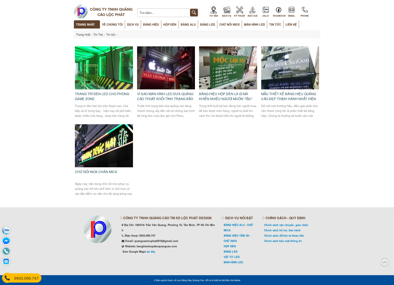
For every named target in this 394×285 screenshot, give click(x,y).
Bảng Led (207, 24)
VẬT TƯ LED (231, 257)
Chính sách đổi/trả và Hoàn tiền (284, 235)
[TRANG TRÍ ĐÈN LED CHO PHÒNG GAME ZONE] (104, 88)
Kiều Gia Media (232, 280)
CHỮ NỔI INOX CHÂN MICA (96, 171)
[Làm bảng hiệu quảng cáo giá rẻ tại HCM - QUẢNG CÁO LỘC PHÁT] (81, 12)
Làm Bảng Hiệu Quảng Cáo (190, 280)
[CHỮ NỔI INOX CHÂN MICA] (104, 166)
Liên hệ (291, 24)
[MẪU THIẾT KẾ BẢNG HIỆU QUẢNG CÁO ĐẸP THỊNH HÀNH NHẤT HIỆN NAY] (290, 88)
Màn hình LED (254, 24)
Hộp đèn (169, 24)
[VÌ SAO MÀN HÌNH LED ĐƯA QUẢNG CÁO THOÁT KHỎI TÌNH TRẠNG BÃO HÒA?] (166, 88)
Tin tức (275, 24)
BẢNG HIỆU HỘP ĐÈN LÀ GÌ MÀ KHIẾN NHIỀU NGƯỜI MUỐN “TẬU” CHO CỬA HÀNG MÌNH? (225, 98)
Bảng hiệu (151, 24)
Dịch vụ (133, 24)
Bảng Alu (188, 24)
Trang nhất (85, 24)
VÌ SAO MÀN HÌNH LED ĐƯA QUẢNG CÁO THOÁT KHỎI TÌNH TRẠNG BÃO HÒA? (165, 98)
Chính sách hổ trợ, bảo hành (282, 230)
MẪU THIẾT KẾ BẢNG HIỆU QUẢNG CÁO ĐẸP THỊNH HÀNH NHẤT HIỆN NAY (288, 98)
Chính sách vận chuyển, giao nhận (286, 225)
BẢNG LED (230, 251)
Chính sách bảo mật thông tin (283, 241)
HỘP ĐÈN (230, 246)
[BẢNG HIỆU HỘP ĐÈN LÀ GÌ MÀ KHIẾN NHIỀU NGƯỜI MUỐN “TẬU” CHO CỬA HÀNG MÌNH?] (228, 88)
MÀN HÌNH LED (233, 262)
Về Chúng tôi (112, 24)
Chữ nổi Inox (229, 24)
